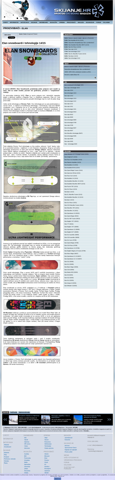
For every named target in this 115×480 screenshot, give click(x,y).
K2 (45, 464)
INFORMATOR (14, 22)
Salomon (47, 471)
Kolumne (67, 440)
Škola (6, 463)
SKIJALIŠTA (53, 22)
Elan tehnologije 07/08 (70, 122)
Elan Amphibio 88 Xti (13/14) (73, 40)
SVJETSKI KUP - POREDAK (69, 468)
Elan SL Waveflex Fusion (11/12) (75, 53)
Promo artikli (68, 452)
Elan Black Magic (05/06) (71, 267)
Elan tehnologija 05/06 (70, 136)
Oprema (26, 442)
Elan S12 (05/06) (69, 261)
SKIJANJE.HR (90, 22)
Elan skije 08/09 (68, 117)
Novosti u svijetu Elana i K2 (71, 74)
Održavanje (48, 444)
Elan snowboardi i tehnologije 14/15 (73, 85)
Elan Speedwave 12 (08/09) (72, 229)
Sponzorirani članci (70, 447)
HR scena (27, 444)
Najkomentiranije (24, 412)
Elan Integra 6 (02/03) (70, 283)
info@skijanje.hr (97, 445)
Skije (46, 438)
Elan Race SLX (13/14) (70, 175)
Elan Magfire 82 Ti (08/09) (71, 232)
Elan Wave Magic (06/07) (71, 253)
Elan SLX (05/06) (69, 264)
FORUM (98, 22)
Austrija (26, 454)
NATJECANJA (25, 22)
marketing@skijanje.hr (95, 451)
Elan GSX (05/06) (69, 269)
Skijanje (6, 445)
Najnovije (6, 412)
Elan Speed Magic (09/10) (71, 216)
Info (25, 438)
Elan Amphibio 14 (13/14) (71, 178)
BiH (25, 456)
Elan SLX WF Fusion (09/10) (72, 218)
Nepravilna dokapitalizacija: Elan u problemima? (79, 42)
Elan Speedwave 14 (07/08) (72, 248)
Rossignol (47, 468)
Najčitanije (13, 412)
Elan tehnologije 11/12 (72, 58)
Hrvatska (27, 460)
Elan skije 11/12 (68, 103)
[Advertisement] (31, 389)
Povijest (6, 457)
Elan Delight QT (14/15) (70, 157)
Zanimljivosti (68, 438)
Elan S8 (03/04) (68, 275)
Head (46, 462)
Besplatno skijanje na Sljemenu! (29, 416)
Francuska (27, 458)
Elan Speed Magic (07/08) (71, 242)
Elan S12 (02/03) (69, 277)
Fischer (46, 460)
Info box (67, 445)
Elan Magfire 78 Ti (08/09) (71, 226)
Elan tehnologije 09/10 (70, 112)
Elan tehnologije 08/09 (70, 120)
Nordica (46, 466)
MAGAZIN (81, 22)
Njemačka (27, 464)
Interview (27, 448)
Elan (45, 458)
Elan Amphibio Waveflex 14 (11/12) (73, 197)
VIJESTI (5, 22)
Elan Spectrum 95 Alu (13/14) (72, 173)
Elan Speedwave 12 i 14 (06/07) (73, 259)
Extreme (6, 452)
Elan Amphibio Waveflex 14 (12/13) (73, 181)
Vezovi (46, 440)
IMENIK (66, 455)
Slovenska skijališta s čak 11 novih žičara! (60, 416)
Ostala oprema (48, 448)
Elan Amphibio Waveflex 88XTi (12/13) (76, 45)
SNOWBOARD (43, 22)
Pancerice (47, 442)
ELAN (25, 28)
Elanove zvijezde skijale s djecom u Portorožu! (79, 38)
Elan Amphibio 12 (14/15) (71, 165)
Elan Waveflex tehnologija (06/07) (73, 133)
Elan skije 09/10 (68, 114)
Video (26, 446)
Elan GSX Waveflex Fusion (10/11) (73, 205)
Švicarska (27, 471)
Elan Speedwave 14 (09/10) (72, 213)
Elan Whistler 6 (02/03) (70, 285)
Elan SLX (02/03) (69, 280)
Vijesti (26, 440)
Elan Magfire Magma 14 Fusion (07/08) (75, 250)
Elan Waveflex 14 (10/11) (71, 210)
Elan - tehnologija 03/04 (70, 144)
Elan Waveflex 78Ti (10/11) (71, 208)
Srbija (26, 468)
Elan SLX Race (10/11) (70, 202)
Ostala (26, 473)
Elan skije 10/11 (68, 106)
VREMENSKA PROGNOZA (73, 460)
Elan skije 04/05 (68, 141)
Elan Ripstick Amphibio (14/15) (72, 162)
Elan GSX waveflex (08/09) (71, 237)
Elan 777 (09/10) (68, 224)
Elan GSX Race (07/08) (70, 245)
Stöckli (46, 473)
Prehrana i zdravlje (10, 459)
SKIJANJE (34, 22)
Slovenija (27, 466)
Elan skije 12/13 (70, 49)
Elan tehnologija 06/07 (70, 128)
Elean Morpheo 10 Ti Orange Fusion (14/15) (76, 154)
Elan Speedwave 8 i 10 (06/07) (72, 256)
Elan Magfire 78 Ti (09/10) (71, 221)
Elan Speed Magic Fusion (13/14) (73, 170)
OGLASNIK (106, 22)
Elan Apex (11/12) (71, 56)
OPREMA (62, 22)
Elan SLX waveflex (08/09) (71, 234)
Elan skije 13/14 (68, 90)
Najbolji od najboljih (71, 450)
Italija (26, 462)
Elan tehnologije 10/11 (70, 109)
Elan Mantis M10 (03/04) (71, 272)
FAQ (5, 455)
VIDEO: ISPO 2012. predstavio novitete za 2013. (77, 72)
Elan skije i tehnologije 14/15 (72, 87)
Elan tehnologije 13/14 (70, 93)
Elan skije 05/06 (68, 138)
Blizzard (46, 456)
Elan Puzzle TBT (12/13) (71, 186)
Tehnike (6, 461)
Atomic (46, 454)
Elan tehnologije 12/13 (72, 51)
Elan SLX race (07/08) (70, 240)
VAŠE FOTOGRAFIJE (71, 457)
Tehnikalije (47, 446)
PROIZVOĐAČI (71, 22)
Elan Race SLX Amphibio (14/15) (73, 159)
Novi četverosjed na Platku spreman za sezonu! (92, 416)
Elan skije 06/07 (68, 130)
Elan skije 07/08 (68, 125)
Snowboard (7, 447)
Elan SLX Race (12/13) (72, 47)
